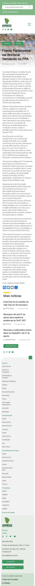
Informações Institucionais (6, 403)
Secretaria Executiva (8, 392)
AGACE (4, 491)
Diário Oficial (6, 447)
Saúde (4, 480)
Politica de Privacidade (10, 579)
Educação (5, 473)
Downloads (5, 395)
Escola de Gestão (8, 513)
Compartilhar (22, 64)
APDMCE (5, 494)
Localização (10, 561)
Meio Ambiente (6, 477)
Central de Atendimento (10, 12)
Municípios (5, 411)
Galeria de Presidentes (9, 381)
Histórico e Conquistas (5, 371)
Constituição (6, 440)
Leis (3, 443)
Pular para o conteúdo (9, 3)
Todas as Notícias (10, 346)
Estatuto (4, 385)
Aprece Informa (7, 426)
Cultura (4, 464)
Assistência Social (8, 461)
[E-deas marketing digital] (6, 583)
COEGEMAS (5, 502)
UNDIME (4, 509)
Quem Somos (6, 366)
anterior (7, 43)
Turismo (4, 484)
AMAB (4, 498)
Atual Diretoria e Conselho (7, 377)
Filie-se (4, 399)
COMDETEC (5, 505)
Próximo (18, 43)
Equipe (4, 388)
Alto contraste (22, 3)
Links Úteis (5, 408)
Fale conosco (10, 567)
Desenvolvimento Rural (7, 469)
